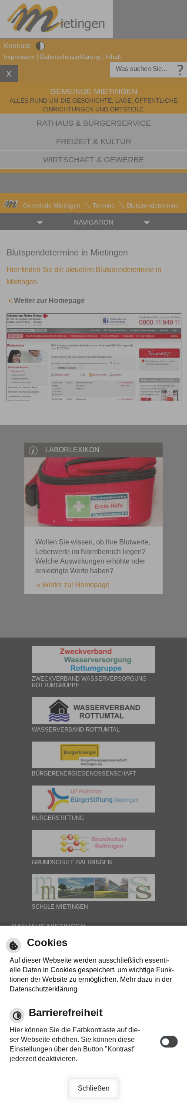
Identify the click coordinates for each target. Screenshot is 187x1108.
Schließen (94, 1088)
